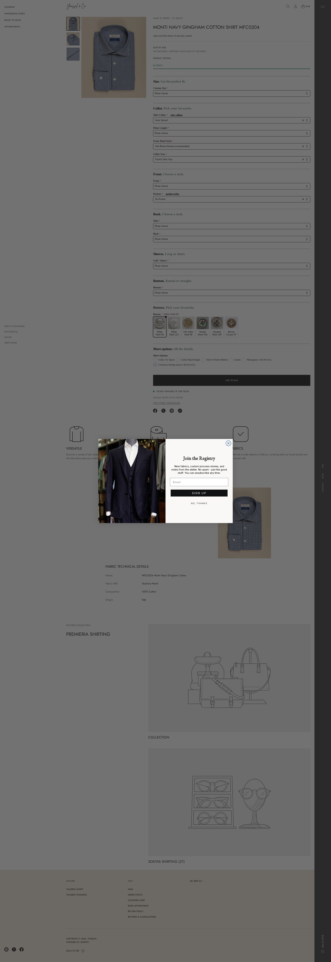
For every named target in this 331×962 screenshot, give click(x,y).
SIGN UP (199, 493)
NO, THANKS (199, 503)
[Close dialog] (228, 443)
